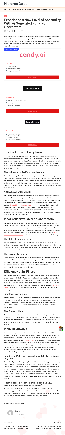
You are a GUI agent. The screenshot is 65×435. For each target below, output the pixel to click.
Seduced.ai (10, 97)
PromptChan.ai (11, 131)
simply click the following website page (22, 205)
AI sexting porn (29, 340)
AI (5, 16)
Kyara (17, 411)
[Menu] (60, 3)
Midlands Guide (15, 3)
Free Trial (32, 77)
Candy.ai (9, 63)
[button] (19, 415)
